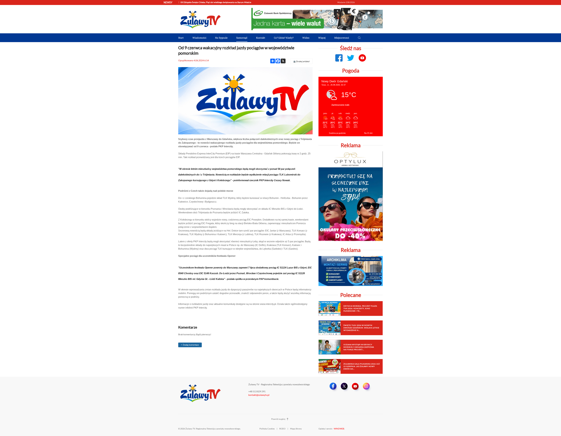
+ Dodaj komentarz (190, 345)
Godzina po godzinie (337, 133)
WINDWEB (339, 428)
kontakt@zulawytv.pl (258, 394)
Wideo (305, 37)
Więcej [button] (321, 37)
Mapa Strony (296, 428)
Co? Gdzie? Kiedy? (284, 37)
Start (181, 37)
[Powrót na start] (200, 19)
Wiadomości (199, 37)
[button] (359, 37)
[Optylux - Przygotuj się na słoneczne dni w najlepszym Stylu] (350, 195)
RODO (282, 428)
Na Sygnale (221, 37)
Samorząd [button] (241, 37)
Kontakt (260, 37)
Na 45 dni (368, 133)
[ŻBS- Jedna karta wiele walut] (317, 19)
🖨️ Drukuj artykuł (301, 61)
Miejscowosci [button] (341, 37)
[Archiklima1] (350, 270)
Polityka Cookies (267, 428)
